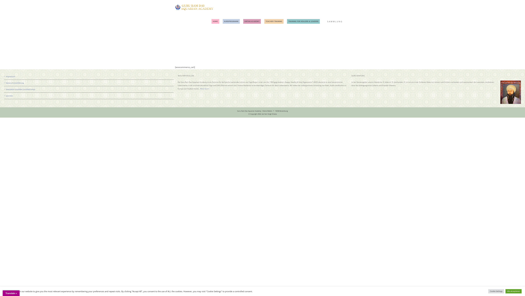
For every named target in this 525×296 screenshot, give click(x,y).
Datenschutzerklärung (15, 83)
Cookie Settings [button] (496, 291)
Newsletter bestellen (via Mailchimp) (20, 89)
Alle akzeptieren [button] (513, 291)
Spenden (9, 96)
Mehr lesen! (204, 89)
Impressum (10, 76)
